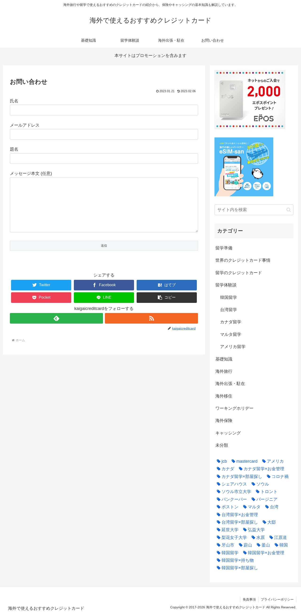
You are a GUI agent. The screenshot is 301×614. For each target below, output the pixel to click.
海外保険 (223, 420)
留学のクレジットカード (238, 272)
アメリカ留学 (233, 346)
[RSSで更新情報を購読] (151, 318)
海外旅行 (223, 371)
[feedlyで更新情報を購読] (56, 318)
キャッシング (228, 433)
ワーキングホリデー (234, 408)
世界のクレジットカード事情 (242, 260)
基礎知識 (223, 359)
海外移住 (223, 396)
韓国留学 (228, 297)
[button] (167, 297)
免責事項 (249, 599)
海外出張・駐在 (230, 383)
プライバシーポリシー (277, 599)
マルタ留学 (230, 334)
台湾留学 (228, 309)
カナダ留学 (230, 322)
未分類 (221, 445)
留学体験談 (226, 285)
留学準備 (223, 248)
